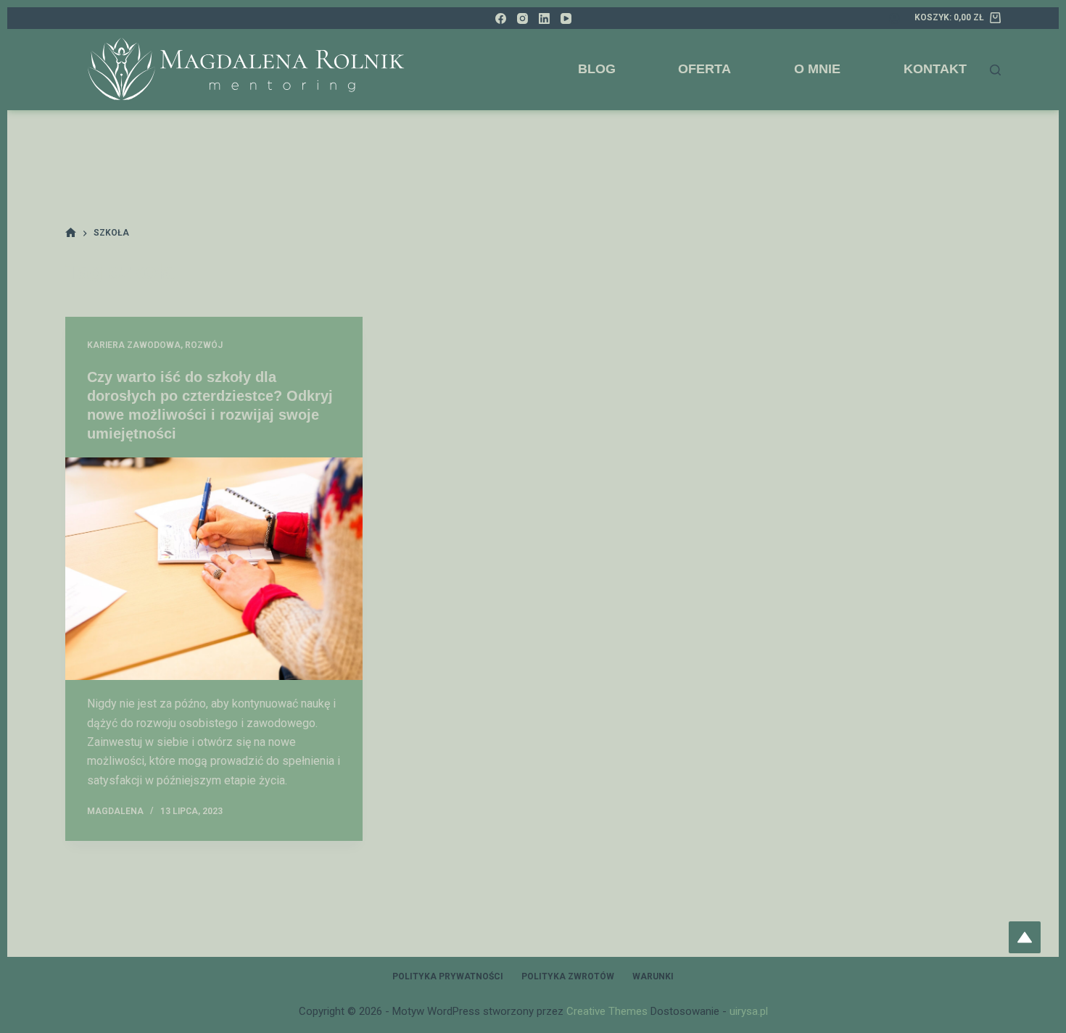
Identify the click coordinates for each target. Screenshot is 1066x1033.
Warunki (653, 976)
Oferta (704, 69)
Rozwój (204, 345)
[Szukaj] (995, 70)
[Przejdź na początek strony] (1025, 937)
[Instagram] (522, 18)
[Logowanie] (894, 18)
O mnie (817, 69)
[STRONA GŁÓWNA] (70, 233)
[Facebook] (500, 18)
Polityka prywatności (447, 976)
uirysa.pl (749, 1011)
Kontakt (935, 69)
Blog (597, 69)
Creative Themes (607, 1011)
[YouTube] (566, 18)
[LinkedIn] (544, 18)
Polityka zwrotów (567, 976)
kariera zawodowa (134, 345)
